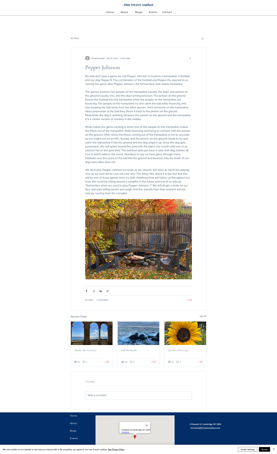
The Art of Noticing (178, 350)
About (73, 423)
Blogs (73, 430)
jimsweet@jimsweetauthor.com (205, 428)
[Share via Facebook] (86, 291)
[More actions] (190, 58)
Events (74, 438)
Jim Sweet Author (139, 5)
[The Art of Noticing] (185, 333)
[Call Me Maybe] (138, 333)
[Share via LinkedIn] (100, 291)
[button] (202, 38)
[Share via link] (107, 291)
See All (203, 316)
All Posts (75, 38)
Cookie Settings (247, 449)
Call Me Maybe (129, 350)
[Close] (273, 449)
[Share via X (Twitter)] (93, 291)
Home (73, 415)
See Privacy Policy (116, 449)
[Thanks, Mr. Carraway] (92, 333)
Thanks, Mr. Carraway (85, 350)
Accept (264, 449)
